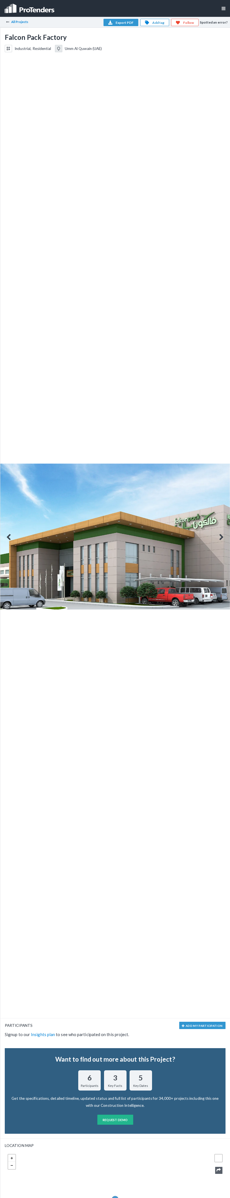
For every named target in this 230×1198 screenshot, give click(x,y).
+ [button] (11, 1158)
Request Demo (115, 1120)
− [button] (11, 1165)
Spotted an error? (214, 22)
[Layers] (218, 1158)
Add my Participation (204, 1025)
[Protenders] (30, 6)
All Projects (20, 22)
